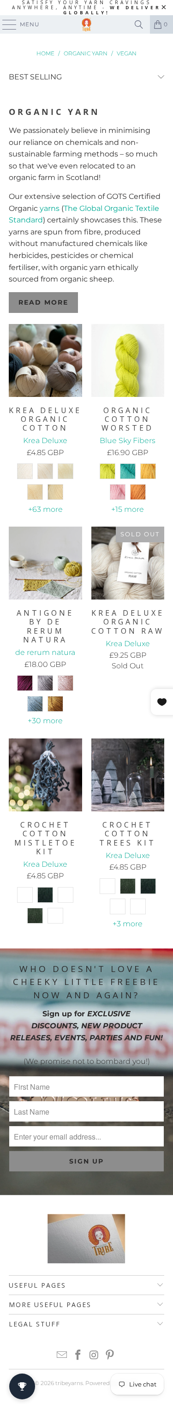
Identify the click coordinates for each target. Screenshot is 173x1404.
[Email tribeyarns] (62, 1355)
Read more (43, 302)
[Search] (139, 24)
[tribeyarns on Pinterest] (110, 1355)
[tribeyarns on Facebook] (78, 1355)
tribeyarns (69, 1383)
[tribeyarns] (86, 24)
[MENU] (5, 24)
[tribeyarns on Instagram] (94, 1355)
